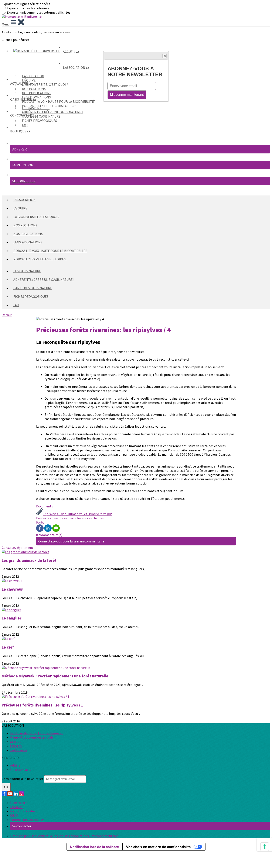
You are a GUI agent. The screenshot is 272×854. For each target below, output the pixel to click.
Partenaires (18, 750)
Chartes (16, 746)
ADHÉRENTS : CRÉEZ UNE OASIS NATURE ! (52, 112)
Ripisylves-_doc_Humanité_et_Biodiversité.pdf (77, 514)
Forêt (40, 522)
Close (164, 56)
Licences (16, 807)
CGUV (14, 815)
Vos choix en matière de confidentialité (158, 847)
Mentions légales (22, 811)
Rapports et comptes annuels (32, 737)
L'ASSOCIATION (33, 76)
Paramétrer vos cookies (27, 819)
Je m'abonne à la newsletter (23, 779)
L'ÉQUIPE (29, 80)
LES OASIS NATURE (36, 108)
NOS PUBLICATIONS (36, 93)
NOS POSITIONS (34, 89)
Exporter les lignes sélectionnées (26, 4)
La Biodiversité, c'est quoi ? (45, 84)
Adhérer (16, 765)
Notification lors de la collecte (94, 847)
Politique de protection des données (36, 733)
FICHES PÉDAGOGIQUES (39, 120)
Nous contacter (21, 769)
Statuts (15, 741)
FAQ (25, 125)
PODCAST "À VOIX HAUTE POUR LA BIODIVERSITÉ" (58, 101)
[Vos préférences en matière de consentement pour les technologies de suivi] (265, 847)
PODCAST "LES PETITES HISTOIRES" (40, 259)
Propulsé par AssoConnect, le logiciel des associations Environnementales (64, 836)
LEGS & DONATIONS (36, 97)
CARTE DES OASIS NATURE (41, 116)
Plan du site (18, 803)
